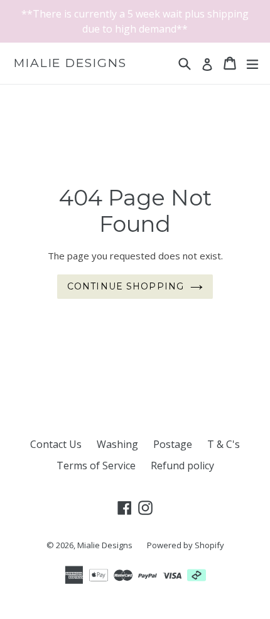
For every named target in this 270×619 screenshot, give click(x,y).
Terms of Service (96, 465)
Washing (117, 444)
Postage (172, 444)
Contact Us (56, 444)
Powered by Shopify (185, 545)
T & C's (223, 444)
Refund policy (182, 465)
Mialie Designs (70, 63)
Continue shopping (125, 286)
